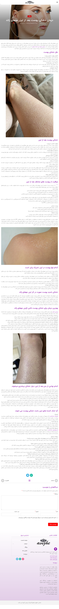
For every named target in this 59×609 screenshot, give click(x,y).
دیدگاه (56, 494)
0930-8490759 (53, 560)
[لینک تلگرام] (27, 475)
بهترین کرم (55, 312)
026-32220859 (53, 556)
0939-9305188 (53, 558)
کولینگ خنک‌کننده (53, 416)
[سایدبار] (57, 185)
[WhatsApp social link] (31, 475)
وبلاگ (29, 16)
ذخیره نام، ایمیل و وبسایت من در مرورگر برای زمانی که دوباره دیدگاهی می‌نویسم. (37, 517)
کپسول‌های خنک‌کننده (53, 430)
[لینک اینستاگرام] (23, 559)
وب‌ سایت (16, 511)
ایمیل (36, 511)
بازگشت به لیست (29, 480)
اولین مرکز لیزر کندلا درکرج (38, 47)
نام (57, 511)
